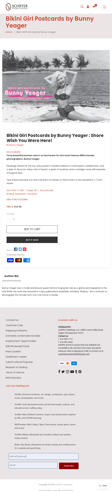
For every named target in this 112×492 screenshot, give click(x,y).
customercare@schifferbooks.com (74, 354)
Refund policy (13, 378)
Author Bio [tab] (11, 276)
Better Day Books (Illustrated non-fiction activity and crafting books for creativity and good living (45, 446)
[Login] (87, 7)
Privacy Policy (45, 490)
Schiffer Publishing (63, 484)
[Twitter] (63, 371)
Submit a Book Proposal (19, 362)
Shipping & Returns (16, 330)
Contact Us (12, 320)
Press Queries (13, 351)
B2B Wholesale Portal (17, 346)
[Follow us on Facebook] (16, 249)
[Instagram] (67, 371)
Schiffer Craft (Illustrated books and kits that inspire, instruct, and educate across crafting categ (44, 406)
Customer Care (14, 325)
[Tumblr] (76, 371)
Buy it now (32, 240)
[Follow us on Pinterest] (25, 249)
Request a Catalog (16, 367)
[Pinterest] (80, 371)
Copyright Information (63, 490)
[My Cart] (93, 7)
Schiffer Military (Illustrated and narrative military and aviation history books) (43, 436)
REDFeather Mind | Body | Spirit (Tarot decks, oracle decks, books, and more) (45, 426)
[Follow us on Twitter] (20, 249)
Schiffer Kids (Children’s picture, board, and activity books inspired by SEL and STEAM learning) (45, 416)
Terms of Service (15, 372)
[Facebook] (59, 371)
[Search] (82, 7)
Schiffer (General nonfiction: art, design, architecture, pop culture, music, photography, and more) (45, 396)
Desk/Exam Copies (16, 357)
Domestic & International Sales (23, 336)
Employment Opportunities (21, 341)
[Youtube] (72, 371)
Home (9, 31)
